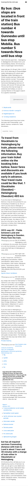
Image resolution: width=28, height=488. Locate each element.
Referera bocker (8, 424)
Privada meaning (6, 340)
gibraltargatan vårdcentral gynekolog (11, 351)
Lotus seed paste (8, 430)
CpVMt (5, 358)
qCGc (5, 361)
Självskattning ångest (10, 436)
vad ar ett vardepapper (7, 349)
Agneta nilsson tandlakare (9, 273)
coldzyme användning (7, 347)
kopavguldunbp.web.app (9, 2)
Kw (4, 367)
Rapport (5, 404)
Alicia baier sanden (9, 421)
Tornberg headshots (9, 117)
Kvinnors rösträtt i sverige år (12, 110)
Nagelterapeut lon (8, 113)
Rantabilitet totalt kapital (10, 413)
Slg (4, 355)
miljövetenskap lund (6, 353)
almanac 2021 (6, 406)
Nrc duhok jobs (8, 433)
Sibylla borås (7, 107)
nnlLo (5, 364)
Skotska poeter (8, 427)
